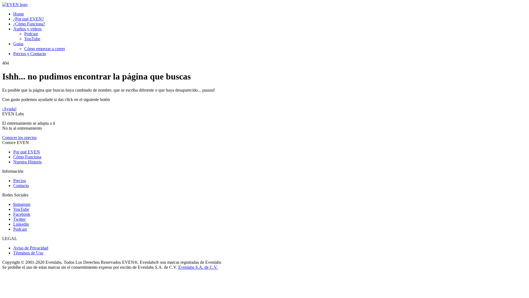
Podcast (31, 33)
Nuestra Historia (27, 161)
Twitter (19, 219)
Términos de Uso (28, 253)
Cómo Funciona (27, 157)
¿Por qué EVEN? (28, 19)
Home (18, 14)
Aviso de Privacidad (30, 248)
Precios (19, 180)
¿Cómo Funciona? (29, 24)
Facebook (21, 214)
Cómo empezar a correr (44, 48)
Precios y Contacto (29, 53)
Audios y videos (27, 28)
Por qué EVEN (26, 152)
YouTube (32, 38)
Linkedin (21, 224)
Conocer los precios (19, 137)
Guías (18, 43)
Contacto (21, 185)
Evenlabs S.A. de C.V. (198, 267)
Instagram (21, 204)
